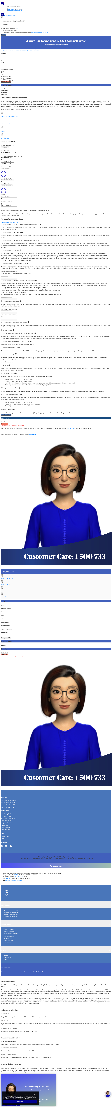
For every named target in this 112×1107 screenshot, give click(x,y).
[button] (56, 98)
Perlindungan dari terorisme (11, 250)
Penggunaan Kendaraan (8, 145)
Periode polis (4, 195)
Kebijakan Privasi (6, 820)
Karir (2, 838)
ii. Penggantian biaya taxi (8, 373)
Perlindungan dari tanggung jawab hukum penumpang (19, 280)
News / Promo (5, 836)
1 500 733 (10, 8)
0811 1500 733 (11, 9)
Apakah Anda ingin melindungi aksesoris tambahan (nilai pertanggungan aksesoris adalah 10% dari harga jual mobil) (37, 413)
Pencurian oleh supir (9, 354)
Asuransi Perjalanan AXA (8, 800)
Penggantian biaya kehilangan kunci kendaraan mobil (18, 333)
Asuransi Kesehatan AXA (8, 805)
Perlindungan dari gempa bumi (12, 232)
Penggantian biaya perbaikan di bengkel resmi (16, 341)
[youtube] (7, 893)
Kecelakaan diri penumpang (9, 315)
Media (6, 955)
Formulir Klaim (5, 138)
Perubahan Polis (6, 816)
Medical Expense (8, 330)
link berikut (32, 434)
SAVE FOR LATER (10, 15)
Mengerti (20, 1102)
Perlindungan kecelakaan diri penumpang (15, 322)
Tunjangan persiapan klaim (11, 347)
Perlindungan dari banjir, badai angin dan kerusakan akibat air (21, 224)
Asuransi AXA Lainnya (7, 807)
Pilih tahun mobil (6, 167)
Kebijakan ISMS (5, 829)
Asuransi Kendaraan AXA (8, 802)
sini (18, 28)
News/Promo (8, 957)
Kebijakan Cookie (6, 823)
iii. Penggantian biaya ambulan (10, 388)
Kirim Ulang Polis (6, 814)
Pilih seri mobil (5, 183)
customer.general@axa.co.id (15, 10)
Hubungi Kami (5, 825)
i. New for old (4, 365)
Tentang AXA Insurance (8, 818)
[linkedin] (7, 890)
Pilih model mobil (6, 178)
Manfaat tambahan (8, 362)
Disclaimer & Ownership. (6, 967)
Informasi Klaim (5, 827)
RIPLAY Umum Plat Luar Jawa (9, 124)
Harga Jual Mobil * (6, 205)
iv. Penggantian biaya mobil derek (10, 394)
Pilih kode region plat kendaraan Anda (12, 156)
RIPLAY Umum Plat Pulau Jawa (10, 117)
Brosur (3, 131)
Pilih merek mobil (6, 161)
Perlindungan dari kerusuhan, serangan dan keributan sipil (20, 240)
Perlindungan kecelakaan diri (11, 301)
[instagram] (7, 895)
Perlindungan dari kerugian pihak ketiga (15, 263)
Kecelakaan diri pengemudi (9, 309)
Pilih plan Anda (5, 151)
